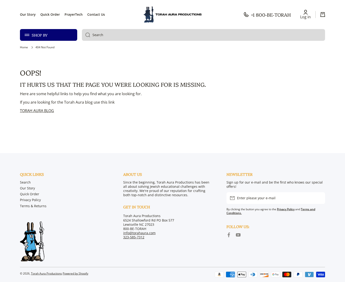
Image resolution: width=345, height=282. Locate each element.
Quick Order (29, 194)
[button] (322, 14)
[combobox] (203, 35)
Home (24, 47)
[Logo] (172, 14)
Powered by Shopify (75, 273)
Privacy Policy (30, 200)
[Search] (86, 35)
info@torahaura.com (139, 233)
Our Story (27, 188)
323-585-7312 (133, 237)
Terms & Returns (33, 206)
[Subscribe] (319, 198)
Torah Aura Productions (46, 273)
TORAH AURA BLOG (37, 110)
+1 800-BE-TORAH (271, 14)
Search (25, 182)
